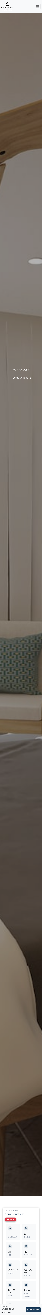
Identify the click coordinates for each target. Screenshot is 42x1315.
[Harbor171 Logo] (7, 6)
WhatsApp (34, 1309)
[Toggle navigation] (37, 6)
